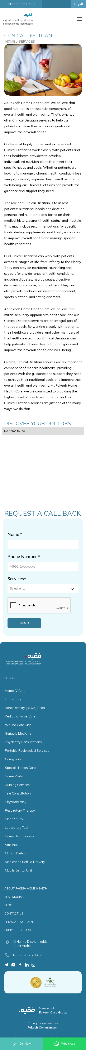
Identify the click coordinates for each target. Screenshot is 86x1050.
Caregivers (13, 759)
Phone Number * (24, 556)
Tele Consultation (18, 793)
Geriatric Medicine (18, 733)
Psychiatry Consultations (23, 742)
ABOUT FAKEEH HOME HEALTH (25, 888)
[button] (78, 19)
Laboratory (13, 699)
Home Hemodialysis (19, 836)
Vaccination (13, 845)
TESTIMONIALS (14, 897)
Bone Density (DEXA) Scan (25, 708)
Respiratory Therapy (20, 810)
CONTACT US (13, 913)
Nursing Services (17, 785)
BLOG (8, 905)
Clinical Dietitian (16, 853)
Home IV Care (15, 690)
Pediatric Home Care (20, 716)
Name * (15, 534)
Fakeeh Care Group (21, 4)
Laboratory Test (16, 827)
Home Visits (14, 776)
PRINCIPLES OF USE (18, 930)
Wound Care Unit (18, 725)
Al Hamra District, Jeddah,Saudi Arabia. (31, 943)
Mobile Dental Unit (18, 870)
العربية (78, 4)
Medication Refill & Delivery (25, 862)
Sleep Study (14, 819)
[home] (18, 19)
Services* (17, 578)
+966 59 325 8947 (27, 955)
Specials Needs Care (20, 767)
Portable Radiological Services (27, 750)
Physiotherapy (15, 802)
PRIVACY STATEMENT (19, 922)
